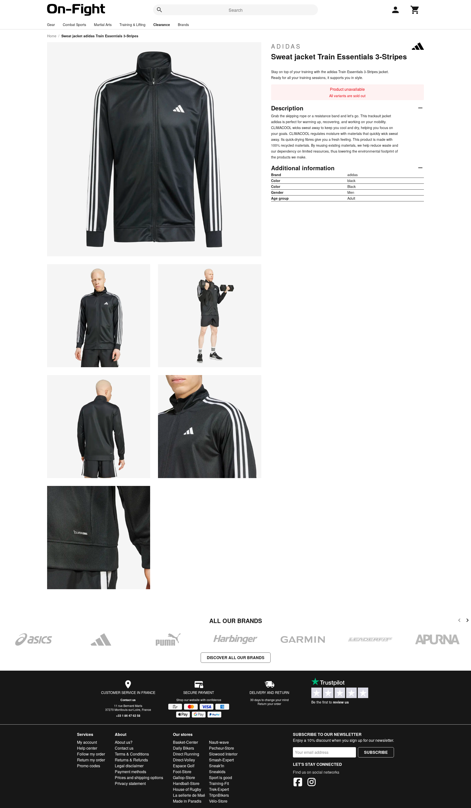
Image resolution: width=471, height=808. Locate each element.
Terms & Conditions (132, 754)
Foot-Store (182, 771)
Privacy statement (130, 783)
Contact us (128, 700)
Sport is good (220, 777)
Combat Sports (74, 24)
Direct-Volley (184, 760)
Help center (87, 748)
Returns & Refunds (131, 760)
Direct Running (186, 754)
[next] (467, 621)
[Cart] (415, 10)
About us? (123, 742)
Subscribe (376, 752)
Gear (51, 24)
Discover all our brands (235, 657)
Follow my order (91, 754)
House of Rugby (187, 789)
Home (51, 35)
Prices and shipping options (139, 777)
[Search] (159, 9)
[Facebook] (298, 782)
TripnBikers (219, 795)
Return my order (91, 760)
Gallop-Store (184, 777)
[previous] (459, 621)
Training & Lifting (132, 24)
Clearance (161, 24)
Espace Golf (183, 766)
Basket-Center (185, 742)
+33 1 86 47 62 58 (128, 715)
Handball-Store (186, 783)
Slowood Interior (223, 754)
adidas (286, 46)
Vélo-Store (218, 801)
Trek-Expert (219, 789)
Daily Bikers (183, 748)
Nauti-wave (219, 742)
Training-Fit (219, 783)
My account (87, 742)
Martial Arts (103, 24)
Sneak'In (216, 766)
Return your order (269, 704)
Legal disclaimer (129, 766)
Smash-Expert (221, 760)
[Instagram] (311, 782)
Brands (183, 24)
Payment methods (130, 771)
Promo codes (88, 766)
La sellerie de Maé (189, 795)
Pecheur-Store (221, 748)
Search (236, 10)
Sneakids (217, 771)
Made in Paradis (187, 801)
